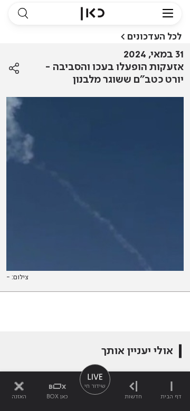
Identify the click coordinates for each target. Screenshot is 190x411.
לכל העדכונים (154, 37)
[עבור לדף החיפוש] (22, 13)
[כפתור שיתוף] (14, 68)
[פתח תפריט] (168, 14)
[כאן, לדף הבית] (93, 14)
